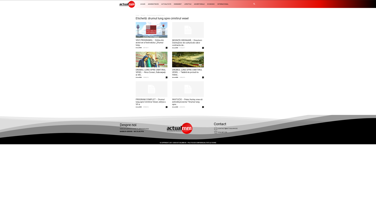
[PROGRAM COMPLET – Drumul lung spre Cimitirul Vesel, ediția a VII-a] (151, 89)
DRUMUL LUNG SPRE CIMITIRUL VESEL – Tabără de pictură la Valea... (187, 72)
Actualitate (166, 4)
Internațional (222, 4)
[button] (254, 4)
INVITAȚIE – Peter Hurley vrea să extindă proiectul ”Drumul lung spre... (187, 102)
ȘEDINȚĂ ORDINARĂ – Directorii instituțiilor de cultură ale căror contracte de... (187, 42)
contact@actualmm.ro (228, 128)
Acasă (142, 4)
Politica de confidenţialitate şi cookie (202, 142)
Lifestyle (187, 4)
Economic (211, 4)
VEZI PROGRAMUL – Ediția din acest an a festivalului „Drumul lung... (150, 42)
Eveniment (178, 4)
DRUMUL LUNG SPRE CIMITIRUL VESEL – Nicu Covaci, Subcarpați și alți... (151, 72)
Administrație (153, 4)
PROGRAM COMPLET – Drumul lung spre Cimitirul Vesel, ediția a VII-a (150, 102)
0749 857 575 (222, 132)
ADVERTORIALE (199, 4)
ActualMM (139, 47)
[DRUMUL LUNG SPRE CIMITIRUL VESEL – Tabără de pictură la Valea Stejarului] (188, 59)
